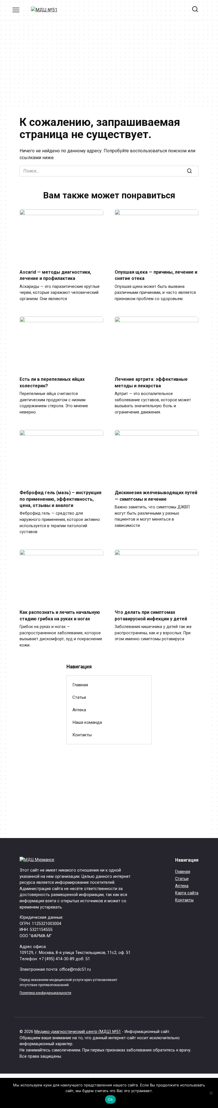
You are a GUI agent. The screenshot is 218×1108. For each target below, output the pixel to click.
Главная (80, 684)
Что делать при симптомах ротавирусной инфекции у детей (151, 615)
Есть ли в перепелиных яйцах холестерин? (52, 382)
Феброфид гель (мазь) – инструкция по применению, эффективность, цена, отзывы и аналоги (60, 499)
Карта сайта (186, 893)
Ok (110, 1099)
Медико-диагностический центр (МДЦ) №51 (77, 1031)
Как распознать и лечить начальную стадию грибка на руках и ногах (60, 615)
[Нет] (211, 1093)
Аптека (79, 709)
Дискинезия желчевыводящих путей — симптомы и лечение (156, 496)
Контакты (82, 734)
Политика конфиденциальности (45, 993)
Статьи (79, 697)
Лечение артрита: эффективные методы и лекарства (151, 382)
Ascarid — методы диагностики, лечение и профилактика (55, 275)
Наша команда (87, 722)
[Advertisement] (109, 68)
